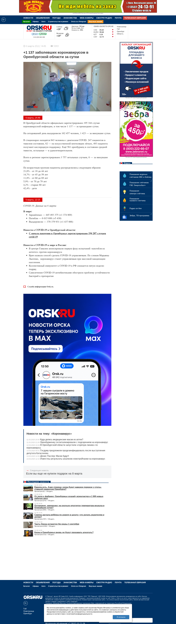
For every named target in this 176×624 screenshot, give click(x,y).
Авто (43, 22)
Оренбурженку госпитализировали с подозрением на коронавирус (67, 442)
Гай (118, 29)
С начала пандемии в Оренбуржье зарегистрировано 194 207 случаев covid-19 (67, 234)
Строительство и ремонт (58, 22)
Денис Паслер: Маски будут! (48, 456)
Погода (56, 18)
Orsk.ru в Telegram (78, 22)
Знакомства (70, 18)
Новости (28, 18)
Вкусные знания (95, 22)
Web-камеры (87, 18)
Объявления (43, 18)
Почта (118, 18)
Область (120, 34)
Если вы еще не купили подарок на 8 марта (54, 473)
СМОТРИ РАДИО (104, 18)
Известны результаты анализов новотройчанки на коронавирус (66, 459)
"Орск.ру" (50, 596)
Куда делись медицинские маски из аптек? (55, 439)
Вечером (60, 34)
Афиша (36, 22)
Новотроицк (121, 27)
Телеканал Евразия (135, 18)
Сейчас (59, 28)
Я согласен (121, 617)
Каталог (26, 22)
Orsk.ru (113, 598)
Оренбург (120, 31)
